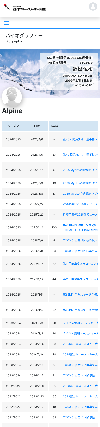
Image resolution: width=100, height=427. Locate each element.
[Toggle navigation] (6, 23)
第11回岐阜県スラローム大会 (81, 263)
